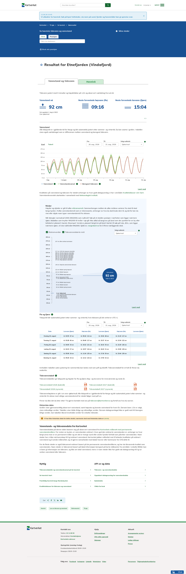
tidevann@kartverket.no (100, 401)
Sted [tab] (43, 37)
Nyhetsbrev (97, 561)
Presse (130, 544)
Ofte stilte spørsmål (101, 537)
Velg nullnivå (125, 141)
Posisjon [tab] (53, 37)
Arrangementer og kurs (136, 533)
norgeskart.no (93, 226)
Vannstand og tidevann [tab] (61, 81)
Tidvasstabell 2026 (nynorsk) (51, 389)
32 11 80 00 (70, 533)
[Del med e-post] (61, 500)
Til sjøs (85, 508)
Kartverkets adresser (68, 539)
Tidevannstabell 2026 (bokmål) (52, 385)
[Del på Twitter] (54, 500)
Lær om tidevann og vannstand (58, 508)
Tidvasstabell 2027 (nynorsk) (101, 389)
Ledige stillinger (133, 540)
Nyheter (130, 537)
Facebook (72, 561)
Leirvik (106, 418)
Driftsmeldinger (99, 533)
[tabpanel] (76, 41)
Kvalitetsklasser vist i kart (133, 193)
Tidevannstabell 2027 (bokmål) (102, 385)
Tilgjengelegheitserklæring (146, 561)
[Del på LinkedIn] (58, 500)
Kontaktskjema (75, 536)
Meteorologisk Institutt (88, 195)
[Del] (48, 500)
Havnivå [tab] (91, 81)
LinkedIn (89, 561)
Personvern (132, 561)
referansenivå (77, 208)
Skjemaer (97, 540)
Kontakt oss (138, 5)
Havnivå (43, 508)
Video (104, 561)
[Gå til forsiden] (29, 5)
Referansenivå (75, 508)
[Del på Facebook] (51, 500)
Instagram (80, 561)
